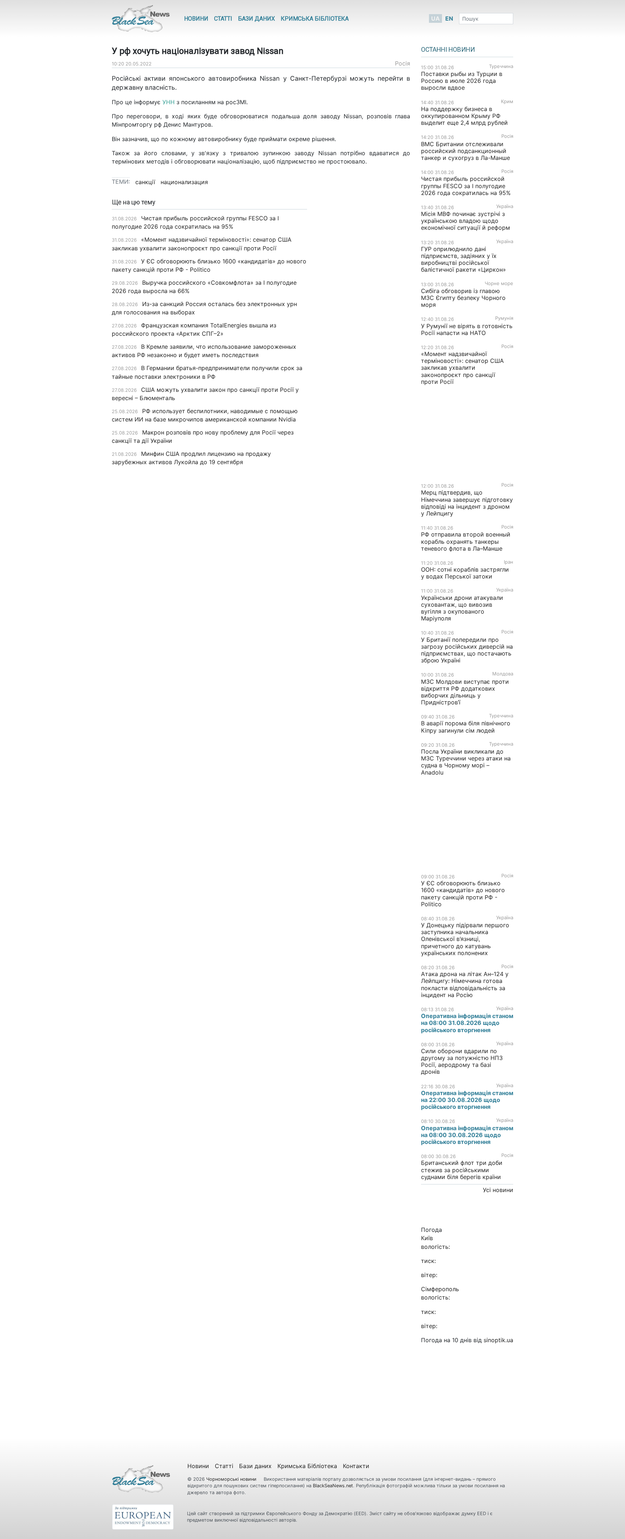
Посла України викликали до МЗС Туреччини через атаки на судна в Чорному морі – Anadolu (466, 762)
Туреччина (501, 66)
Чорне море (499, 283)
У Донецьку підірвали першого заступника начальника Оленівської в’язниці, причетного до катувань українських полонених (465, 939)
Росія (402, 63)
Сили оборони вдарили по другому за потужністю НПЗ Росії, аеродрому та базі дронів (462, 1061)
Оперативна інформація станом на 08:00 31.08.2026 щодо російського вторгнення (467, 1022)
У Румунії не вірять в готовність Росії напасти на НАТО (467, 329)
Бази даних (256, 18)
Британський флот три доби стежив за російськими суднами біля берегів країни (461, 1169)
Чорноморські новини (232, 1479)
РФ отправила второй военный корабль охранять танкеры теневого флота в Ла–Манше (465, 541)
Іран (508, 562)
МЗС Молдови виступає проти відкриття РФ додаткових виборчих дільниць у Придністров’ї (465, 692)
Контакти (356, 1466)
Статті (223, 18)
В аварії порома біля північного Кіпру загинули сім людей (465, 727)
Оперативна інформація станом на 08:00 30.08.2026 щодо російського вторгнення (467, 1134)
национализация (184, 182)
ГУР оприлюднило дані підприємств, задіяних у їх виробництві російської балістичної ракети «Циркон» (463, 259)
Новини (196, 18)
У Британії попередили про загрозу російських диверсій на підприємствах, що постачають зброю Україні (467, 650)
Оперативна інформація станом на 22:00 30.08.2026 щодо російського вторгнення (467, 1099)
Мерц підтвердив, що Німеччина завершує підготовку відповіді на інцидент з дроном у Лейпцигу (467, 503)
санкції (145, 182)
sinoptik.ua (498, 1340)
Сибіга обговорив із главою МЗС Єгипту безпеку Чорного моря (463, 297)
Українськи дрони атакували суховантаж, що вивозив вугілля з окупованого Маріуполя (462, 608)
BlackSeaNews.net (333, 1485)
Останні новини (448, 49)
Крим (507, 101)
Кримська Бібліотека (315, 18)
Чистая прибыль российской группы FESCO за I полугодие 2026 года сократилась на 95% (466, 185)
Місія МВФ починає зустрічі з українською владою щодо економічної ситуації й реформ (465, 220)
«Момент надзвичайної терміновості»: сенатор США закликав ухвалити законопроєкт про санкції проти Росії (462, 367)
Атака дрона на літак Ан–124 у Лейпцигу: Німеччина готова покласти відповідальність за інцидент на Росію (465, 984)
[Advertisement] (364, 312)
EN (449, 18)
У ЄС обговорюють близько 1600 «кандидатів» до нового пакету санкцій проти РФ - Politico (463, 893)
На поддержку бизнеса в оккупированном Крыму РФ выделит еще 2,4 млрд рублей (464, 115)
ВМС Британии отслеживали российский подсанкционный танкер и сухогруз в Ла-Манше (465, 150)
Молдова (502, 674)
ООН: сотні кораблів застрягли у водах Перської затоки (465, 573)
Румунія (504, 318)
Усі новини (498, 1190)
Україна (504, 206)
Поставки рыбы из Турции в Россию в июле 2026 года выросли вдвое (461, 80)
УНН (168, 102)
